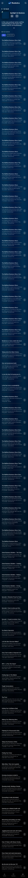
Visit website (6, 31)
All (4, 35)
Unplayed (10, 35)
